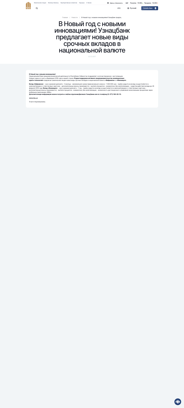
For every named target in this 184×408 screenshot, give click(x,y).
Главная (65, 17)
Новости (74, 17)
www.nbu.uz (33, 98)
